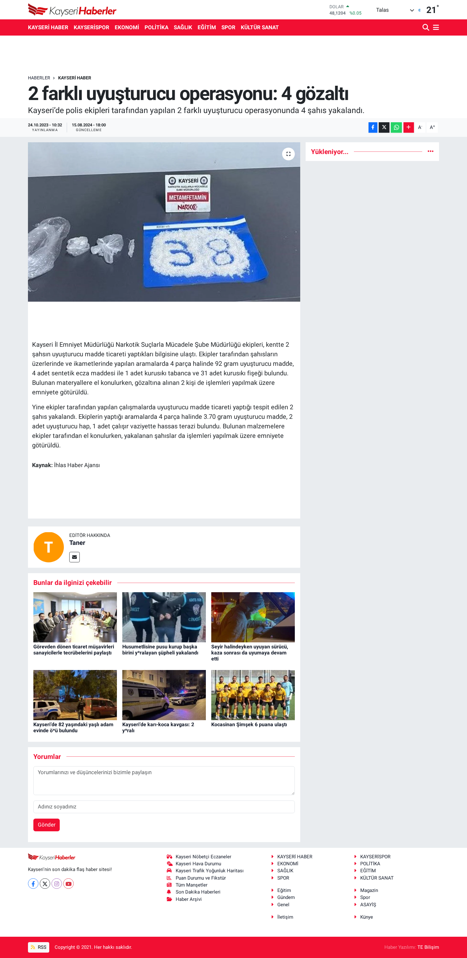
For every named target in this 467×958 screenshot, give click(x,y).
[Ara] (426, 28)
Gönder (47, 824)
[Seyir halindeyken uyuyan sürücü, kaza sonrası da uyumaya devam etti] (253, 616)
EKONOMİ (127, 27)
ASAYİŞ (368, 905)
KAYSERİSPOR (91, 27)
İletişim (285, 917)
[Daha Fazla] (408, 127)
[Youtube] (68, 883)
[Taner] (48, 547)
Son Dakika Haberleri (198, 892)
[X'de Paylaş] (384, 127)
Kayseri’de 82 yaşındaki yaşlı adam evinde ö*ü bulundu (73, 727)
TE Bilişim (428, 947)
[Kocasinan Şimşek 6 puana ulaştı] (253, 695)
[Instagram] (56, 883)
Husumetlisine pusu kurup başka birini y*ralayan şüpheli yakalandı (160, 650)
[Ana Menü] (434, 28)
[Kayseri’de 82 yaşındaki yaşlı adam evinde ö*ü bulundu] (75, 695)
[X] (45, 883)
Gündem (286, 897)
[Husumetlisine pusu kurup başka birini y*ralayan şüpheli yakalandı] (164, 616)
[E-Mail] (74, 557)
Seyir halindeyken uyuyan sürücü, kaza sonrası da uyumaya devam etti (249, 653)
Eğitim (284, 890)
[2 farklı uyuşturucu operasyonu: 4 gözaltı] (164, 222)
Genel (283, 905)
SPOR (228, 27)
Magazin (369, 890)
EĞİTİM (207, 27)
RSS (41, 947)
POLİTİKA (156, 27)
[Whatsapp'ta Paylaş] (396, 127)
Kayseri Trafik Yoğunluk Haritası (210, 871)
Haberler (39, 77)
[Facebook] (33, 883)
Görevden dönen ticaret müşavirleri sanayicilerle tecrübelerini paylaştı (73, 650)
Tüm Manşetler (191, 885)
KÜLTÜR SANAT (260, 27)
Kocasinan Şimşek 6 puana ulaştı (249, 724)
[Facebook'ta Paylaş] (373, 127)
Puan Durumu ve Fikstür (201, 878)
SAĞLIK (183, 27)
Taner (77, 542)
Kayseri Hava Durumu (198, 864)
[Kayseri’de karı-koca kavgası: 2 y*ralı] (164, 695)
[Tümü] (431, 151)
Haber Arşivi (189, 899)
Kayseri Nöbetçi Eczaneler (203, 857)
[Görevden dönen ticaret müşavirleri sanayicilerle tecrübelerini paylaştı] (75, 616)
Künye (366, 917)
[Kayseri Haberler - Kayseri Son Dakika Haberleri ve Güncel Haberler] (72, 9)
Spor (365, 897)
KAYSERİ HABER (48, 27)
